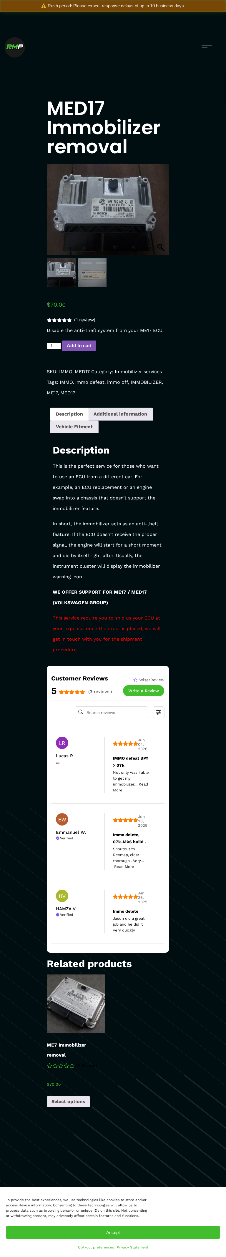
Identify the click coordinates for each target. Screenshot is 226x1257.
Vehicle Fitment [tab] (74, 426)
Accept (113, 1232)
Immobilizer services (138, 371)
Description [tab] (69, 414)
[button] (161, 212)
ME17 (52, 393)
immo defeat (89, 382)
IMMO (66, 382)
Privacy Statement (132, 1247)
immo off (117, 382)
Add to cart (79, 345)
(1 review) (84, 320)
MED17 (67, 393)
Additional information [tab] (120, 414)
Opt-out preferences (96, 1247)
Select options (68, 1101)
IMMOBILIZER (146, 382)
